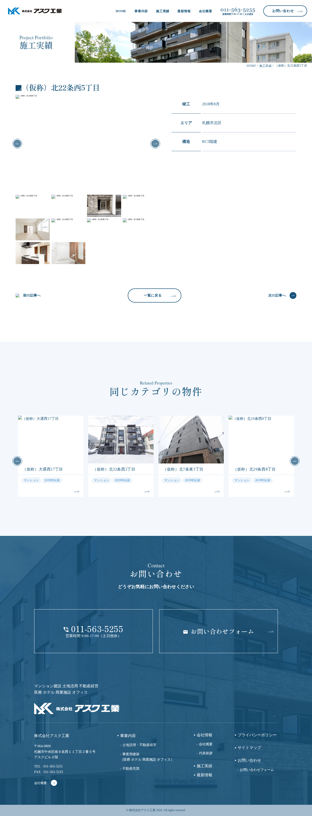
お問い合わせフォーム (257, 770)
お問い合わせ (249, 760)
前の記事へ (32, 295)
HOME (121, 11)
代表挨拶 (206, 753)
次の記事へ (277, 295)
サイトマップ (249, 748)
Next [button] (155, 143)
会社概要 (205, 11)
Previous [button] (17, 143)
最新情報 (184, 11)
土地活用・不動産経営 (139, 745)
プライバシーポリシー (257, 735)
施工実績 (162, 11)
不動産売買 (130, 768)
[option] (86, 143)
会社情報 (204, 735)
